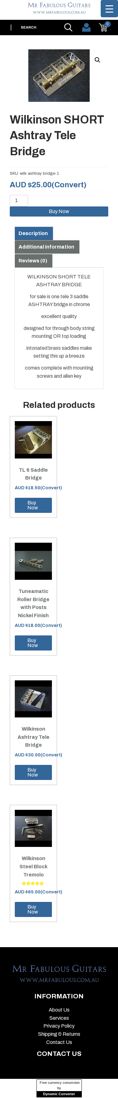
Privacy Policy (59, 1026)
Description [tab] (33, 233)
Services (59, 1018)
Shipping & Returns (59, 1034)
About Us (59, 1010)
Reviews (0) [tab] (33, 260)
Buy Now (59, 211)
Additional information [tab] (46, 247)
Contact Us (59, 1042)
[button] (97, 60)
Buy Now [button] (32, 505)
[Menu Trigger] (109, 8)
